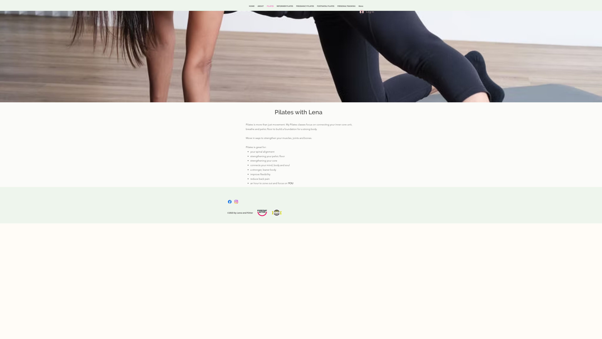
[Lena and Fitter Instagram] (236, 201)
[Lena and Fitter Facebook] (229, 201)
